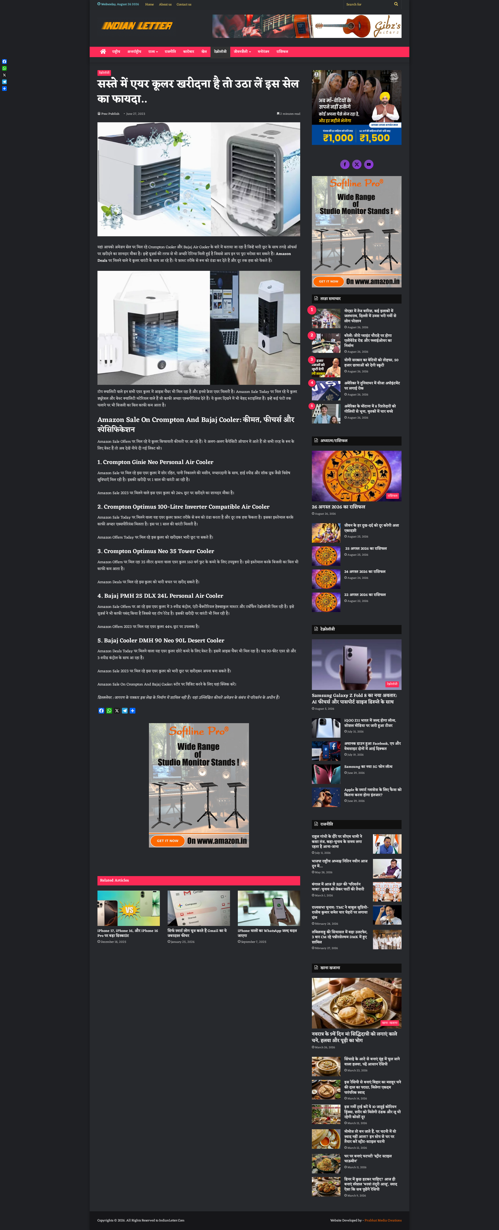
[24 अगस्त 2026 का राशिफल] (326, 579)
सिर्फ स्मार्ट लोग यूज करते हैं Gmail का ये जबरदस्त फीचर (197, 933)
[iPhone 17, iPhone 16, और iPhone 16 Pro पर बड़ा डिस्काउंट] (128, 908)
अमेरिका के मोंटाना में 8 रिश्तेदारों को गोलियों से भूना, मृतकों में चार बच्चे (370, 409)
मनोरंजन (263, 52)
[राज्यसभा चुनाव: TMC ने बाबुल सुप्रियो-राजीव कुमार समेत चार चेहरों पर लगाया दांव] (387, 915)
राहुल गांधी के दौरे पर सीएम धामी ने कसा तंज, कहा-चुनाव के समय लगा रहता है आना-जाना (337, 842)
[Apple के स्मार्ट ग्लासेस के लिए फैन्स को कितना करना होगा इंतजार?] (326, 797)
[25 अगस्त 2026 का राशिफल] (326, 556)
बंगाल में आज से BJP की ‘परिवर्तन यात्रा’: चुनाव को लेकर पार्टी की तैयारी (338, 887)
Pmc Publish (110, 114)
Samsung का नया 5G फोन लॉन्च (368, 767)
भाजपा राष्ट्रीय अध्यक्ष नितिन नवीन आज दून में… (339, 864)
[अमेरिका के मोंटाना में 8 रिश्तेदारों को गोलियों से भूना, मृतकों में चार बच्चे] (326, 414)
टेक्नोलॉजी (220, 52)
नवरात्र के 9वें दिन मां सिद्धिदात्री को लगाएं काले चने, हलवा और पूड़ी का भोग (354, 1037)
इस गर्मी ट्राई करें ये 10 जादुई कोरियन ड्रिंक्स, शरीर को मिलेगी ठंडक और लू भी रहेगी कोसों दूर (372, 1112)
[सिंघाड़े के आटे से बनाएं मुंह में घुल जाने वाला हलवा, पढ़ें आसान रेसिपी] (326, 1066)
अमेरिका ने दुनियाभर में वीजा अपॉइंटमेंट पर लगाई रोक (372, 386)
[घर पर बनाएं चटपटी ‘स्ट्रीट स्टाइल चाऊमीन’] (326, 1163)
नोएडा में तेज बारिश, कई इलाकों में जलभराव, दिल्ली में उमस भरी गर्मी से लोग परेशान (370, 316)
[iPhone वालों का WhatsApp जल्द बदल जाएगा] (269, 908)
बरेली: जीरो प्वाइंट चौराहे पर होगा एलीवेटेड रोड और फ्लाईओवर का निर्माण (368, 341)
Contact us (184, 5)
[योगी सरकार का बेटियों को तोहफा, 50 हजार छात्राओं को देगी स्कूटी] (326, 367)
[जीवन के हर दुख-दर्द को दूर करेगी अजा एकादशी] (326, 533)
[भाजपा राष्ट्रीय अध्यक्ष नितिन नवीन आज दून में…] (387, 868)
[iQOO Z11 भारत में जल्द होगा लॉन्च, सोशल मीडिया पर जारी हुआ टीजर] (326, 728)
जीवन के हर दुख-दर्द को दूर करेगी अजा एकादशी (371, 528)
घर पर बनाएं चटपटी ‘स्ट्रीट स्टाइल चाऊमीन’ (368, 1159)
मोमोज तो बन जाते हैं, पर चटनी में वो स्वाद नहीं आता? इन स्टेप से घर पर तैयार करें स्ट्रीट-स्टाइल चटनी (370, 1136)
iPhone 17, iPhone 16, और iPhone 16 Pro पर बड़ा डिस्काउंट (127, 933)
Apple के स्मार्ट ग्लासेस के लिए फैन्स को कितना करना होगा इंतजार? (373, 792)
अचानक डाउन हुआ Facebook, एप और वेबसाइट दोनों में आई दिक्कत (372, 746)
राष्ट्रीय (116, 52)
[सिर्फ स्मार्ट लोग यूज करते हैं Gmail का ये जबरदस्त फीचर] (199, 908)
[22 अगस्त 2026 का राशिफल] (326, 602)
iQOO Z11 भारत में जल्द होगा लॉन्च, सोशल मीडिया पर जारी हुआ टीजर (370, 723)
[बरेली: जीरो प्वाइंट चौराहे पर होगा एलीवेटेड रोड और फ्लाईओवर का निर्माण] (326, 343)
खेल (204, 52)
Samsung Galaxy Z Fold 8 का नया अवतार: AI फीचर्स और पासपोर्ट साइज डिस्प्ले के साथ (354, 698)
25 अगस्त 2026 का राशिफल (365, 549)
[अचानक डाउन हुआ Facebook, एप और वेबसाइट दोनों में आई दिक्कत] (326, 751)
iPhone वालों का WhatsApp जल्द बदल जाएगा (267, 933)
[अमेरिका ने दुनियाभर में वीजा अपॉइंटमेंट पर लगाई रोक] (326, 390)
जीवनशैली (241, 52)
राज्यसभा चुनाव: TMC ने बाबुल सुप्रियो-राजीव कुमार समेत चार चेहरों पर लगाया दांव (340, 912)
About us (165, 5)
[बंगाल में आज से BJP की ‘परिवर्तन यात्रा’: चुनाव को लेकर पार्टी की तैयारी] (387, 892)
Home (149, 5)
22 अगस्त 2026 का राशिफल (365, 595)
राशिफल (282, 52)
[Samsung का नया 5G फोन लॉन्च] (326, 774)
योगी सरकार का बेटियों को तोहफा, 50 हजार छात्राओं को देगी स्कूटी (371, 363)
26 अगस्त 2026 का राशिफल (339, 507)
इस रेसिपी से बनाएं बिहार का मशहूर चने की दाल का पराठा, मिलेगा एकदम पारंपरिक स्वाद (372, 1087)
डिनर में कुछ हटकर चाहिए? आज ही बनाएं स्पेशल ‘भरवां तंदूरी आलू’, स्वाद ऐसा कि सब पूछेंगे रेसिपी (370, 1184)
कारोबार (188, 52)
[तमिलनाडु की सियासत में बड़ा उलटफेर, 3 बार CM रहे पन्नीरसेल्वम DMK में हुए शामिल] (387, 939)
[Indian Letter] (136, 26)
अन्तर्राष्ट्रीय (134, 52)
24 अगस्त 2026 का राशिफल (364, 572)
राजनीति (170, 52)
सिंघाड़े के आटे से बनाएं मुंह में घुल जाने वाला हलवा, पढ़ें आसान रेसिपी (372, 1062)
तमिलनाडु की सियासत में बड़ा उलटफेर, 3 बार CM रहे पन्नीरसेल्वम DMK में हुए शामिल (339, 937)
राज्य (151, 52)
